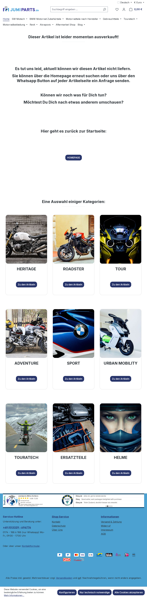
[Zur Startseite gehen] (21, 8)
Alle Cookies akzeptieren (129, 592)
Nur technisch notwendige (95, 592)
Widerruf (106, 525)
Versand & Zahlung (111, 521)
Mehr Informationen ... (14, 595)
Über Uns (57, 529)
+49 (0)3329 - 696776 (17, 527)
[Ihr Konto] (123, 9)
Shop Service (60, 516)
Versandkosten (64, 578)
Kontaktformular (31, 546)
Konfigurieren (67, 592)
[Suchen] (104, 9)
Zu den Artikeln (26, 284)
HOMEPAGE (73, 157)
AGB (103, 533)
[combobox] (75, 9)
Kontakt (56, 521)
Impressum (107, 529)
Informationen (110, 516)
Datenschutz (59, 525)
